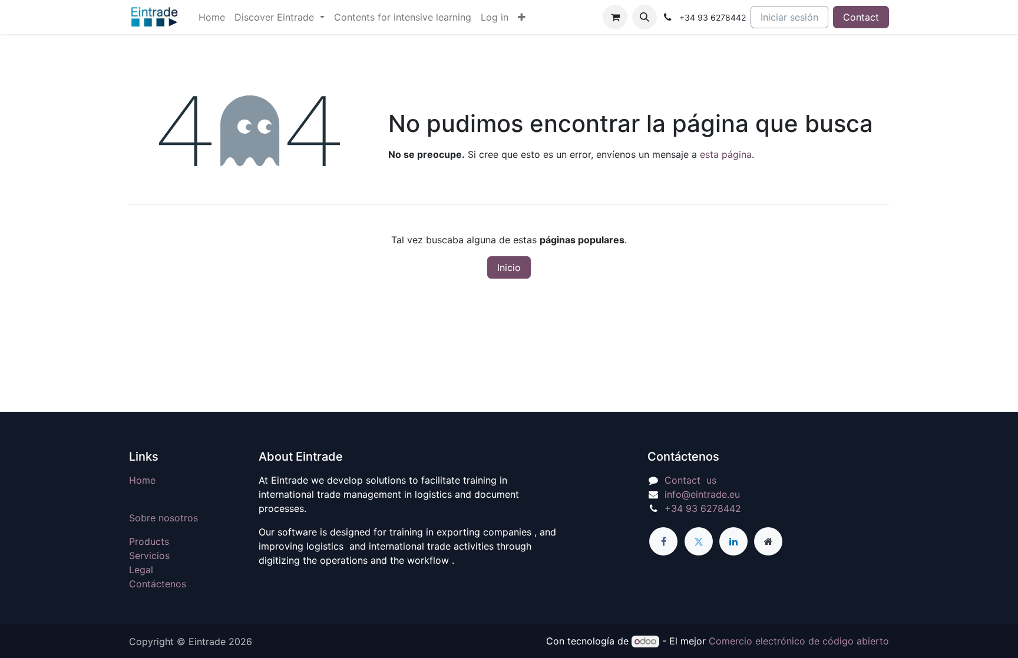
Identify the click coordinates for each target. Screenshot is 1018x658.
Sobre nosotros (163, 518)
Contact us (690, 480)
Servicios (149, 555)
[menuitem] (212, 17)
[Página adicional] (768, 541)
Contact (861, 17)
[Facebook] (663, 541)
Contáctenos (157, 584)
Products (149, 541)
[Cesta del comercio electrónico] (615, 17)
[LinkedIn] (733, 541)
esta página (726, 154)
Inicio (509, 267)
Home (142, 480)
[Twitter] (699, 541)
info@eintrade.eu (702, 494)
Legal (141, 570)
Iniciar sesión (789, 17)
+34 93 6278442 (703, 508)
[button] (644, 17)
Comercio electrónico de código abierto (799, 641)
